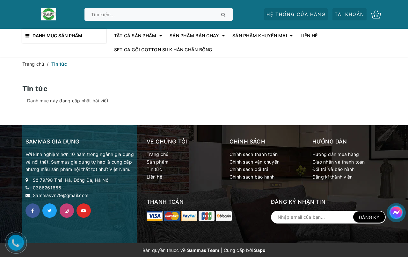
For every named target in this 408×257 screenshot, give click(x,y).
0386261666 (47, 187)
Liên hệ (154, 177)
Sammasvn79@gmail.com (60, 195)
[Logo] (48, 13)
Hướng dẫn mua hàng (335, 154)
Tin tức (154, 169)
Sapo (260, 250)
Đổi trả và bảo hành (333, 169)
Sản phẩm (157, 162)
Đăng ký (369, 217)
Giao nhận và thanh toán (338, 162)
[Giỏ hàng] (378, 14)
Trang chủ (157, 154)
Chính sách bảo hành (252, 177)
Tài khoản (349, 14)
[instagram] (67, 210)
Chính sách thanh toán (253, 154)
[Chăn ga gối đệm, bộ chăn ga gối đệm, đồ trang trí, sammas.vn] (155, 216)
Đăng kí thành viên (332, 177)
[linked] (83, 210)
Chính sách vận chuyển (254, 162)
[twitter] (49, 210)
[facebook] (33, 210)
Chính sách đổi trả (249, 169)
